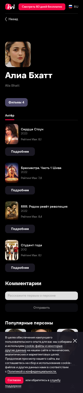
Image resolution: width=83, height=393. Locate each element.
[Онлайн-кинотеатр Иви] (11, 7)
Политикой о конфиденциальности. (32, 371)
